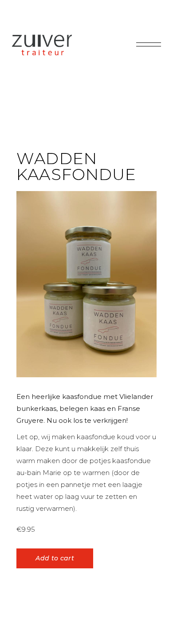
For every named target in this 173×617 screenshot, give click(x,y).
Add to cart (54, 558)
